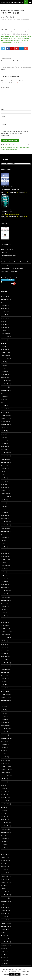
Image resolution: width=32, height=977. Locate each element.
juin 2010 (3, 710)
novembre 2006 (5, 826)
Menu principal (30, 2)
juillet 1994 (4, 929)
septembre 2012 (5, 638)
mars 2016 (3, 512)
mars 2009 (3, 757)
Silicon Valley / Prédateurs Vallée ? (10, 271)
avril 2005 (3, 863)
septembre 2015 (5, 531)
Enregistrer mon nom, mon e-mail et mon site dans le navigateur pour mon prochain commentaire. (15, 133)
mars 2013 (3, 619)
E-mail (3, 116)
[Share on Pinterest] (17, 48)
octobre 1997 (4, 910)
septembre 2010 (5, 700)
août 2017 (3, 465)
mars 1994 (3, 935)
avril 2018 (3, 440)
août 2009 (3, 741)
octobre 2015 (4, 528)
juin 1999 (3, 888)
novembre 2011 (5, 666)
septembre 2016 (5, 496)
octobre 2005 (4, 860)
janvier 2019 (4, 412)
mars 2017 (3, 481)
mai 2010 (3, 713)
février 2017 (4, 484)
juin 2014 (3, 572)
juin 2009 (3, 747)
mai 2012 (3, 647)
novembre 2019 (5, 384)
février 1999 (4, 891)
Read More (25, 974)
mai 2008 (3, 788)
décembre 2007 (5, 804)
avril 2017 (3, 478)
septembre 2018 (5, 424)
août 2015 (3, 534)
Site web (3, 124)
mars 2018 (3, 443)
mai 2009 (3, 750)
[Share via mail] (26, 48)
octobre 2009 (4, 735)
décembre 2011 (5, 663)
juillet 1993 (4, 948)
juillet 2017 (4, 468)
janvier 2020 (4, 377)
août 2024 (3, 302)
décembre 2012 (5, 628)
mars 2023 (3, 315)
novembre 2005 (5, 857)
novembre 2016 (5, 490)
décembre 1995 (5, 923)
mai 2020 (3, 365)
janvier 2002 (4, 879)
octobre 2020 (4, 355)
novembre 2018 (5, 418)
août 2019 (3, 393)
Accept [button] (11, 974)
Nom (3, 109)
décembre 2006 (5, 822)
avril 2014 (3, 578)
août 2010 (3, 703)
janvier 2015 (4, 556)
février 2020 (4, 374)
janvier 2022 (4, 327)
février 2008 (4, 797)
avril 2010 (3, 716)
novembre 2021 (5, 330)
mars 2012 (3, 653)
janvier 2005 (4, 866)
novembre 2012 (5, 631)
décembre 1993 (5, 942)
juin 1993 (3, 951)
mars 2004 (3, 869)
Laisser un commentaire (22, 19)
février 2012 (4, 656)
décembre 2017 (5, 453)
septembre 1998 (5, 901)
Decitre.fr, (21, 192)
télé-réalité (20, 10)
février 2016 (4, 515)
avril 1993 (3, 954)
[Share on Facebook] (8, 48)
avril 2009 (3, 753)
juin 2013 (3, 609)
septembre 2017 (5, 462)
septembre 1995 (5, 926)
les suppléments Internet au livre (10, 189)
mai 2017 (3, 474)
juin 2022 (3, 321)
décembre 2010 (5, 694)
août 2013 (3, 603)
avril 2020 (3, 368)
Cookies (3, 258)
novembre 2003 (5, 876)
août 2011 (3, 675)
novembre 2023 (5, 311)
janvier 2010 (4, 725)
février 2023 (4, 318)
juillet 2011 (4, 678)
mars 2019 (3, 406)
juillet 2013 (4, 606)
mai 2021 (3, 346)
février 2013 (4, 622)
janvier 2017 (4, 487)
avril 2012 (3, 650)
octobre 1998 (4, 898)
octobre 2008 (4, 772)
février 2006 (4, 851)
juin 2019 (3, 396)
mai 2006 (3, 844)
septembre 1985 (5, 967)
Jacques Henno (11, 19)
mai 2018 (3, 437)
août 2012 (3, 641)
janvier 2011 (4, 691)
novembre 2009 (5, 732)
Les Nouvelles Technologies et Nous (12, 2)
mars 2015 (3, 550)
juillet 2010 (4, 706)
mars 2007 (3, 816)
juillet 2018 (4, 431)
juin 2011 (3, 681)
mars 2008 (3, 794)
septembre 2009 (5, 738)
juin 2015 (3, 540)
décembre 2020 (5, 352)
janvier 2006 (4, 854)
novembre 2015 (5, 525)
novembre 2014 (5, 562)
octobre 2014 (4, 565)
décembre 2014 (5, 559)
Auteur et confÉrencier (7, 249)
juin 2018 (3, 434)
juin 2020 (3, 362)
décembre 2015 (5, 522)
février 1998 (4, 907)
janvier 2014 (4, 587)
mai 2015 (3, 543)
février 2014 (4, 584)
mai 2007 (3, 810)
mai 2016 (3, 506)
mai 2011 (3, 685)
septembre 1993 (5, 945)
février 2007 (4, 819)
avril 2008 (3, 791)
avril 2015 (3, 547)
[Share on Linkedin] (21, 48)
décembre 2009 (5, 728)
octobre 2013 (4, 597)
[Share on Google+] (12, 48)
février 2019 (4, 409)
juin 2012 (3, 644)
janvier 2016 (4, 518)
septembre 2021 (5, 337)
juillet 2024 (4, 305)
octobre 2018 (4, 421)
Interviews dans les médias (15, 9)
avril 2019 (3, 402)
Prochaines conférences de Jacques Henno (12, 268)
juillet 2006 (4, 838)
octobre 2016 (4, 493)
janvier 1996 (4, 920)
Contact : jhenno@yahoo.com (8, 255)
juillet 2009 (4, 744)
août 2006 (3, 835)
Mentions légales (5, 265)
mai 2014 (3, 575)
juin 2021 (3, 343)
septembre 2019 (5, 390)
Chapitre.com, (12, 192)
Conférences (4, 252)
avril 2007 (3, 813)
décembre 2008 (5, 766)
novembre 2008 (5, 769)
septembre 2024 (5, 299)
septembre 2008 (5, 775)
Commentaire (5, 87)
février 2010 (4, 722)
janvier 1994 (4, 938)
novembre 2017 (5, 456)
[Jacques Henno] (6, 283)
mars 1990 (3, 960)
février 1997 (4, 913)
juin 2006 (3, 841)
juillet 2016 (4, 500)
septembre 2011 (5, 672)
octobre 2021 (4, 333)
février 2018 (4, 446)
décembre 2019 (5, 380)
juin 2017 (3, 471)
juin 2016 (3, 503)
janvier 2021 (4, 349)
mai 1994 (3, 932)
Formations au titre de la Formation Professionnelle (14, 262)
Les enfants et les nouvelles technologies (16, 9)
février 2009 (4, 760)
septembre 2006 (5, 832)
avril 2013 (3, 616)
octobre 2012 (4, 634)
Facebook (4, 9)
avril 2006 (3, 848)
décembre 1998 (5, 895)
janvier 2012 (4, 659)
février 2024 (4, 308)
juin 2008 (3, 785)
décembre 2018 (5, 415)
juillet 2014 (4, 569)
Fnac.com (3, 194)
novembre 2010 (5, 697)
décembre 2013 (5, 590)
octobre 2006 (4, 829)
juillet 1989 (4, 964)
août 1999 (3, 885)
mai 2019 (3, 399)
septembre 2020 (5, 358)
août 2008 (3, 779)
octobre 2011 (4, 669)
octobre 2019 (4, 387)
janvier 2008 (4, 801)
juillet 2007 (4, 807)
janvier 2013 (4, 625)
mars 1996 (3, 917)
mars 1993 (3, 957)
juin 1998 (3, 904)
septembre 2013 (5, 600)
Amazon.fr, (4, 192)
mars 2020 (3, 371)
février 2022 (4, 324)
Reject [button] (17, 974)
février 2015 (4, 553)
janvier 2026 (4, 296)
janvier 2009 (4, 763)
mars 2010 (3, 719)
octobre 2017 (4, 459)
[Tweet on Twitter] (3, 48)
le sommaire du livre (7, 186)
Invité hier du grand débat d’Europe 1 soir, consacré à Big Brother (16, 67)
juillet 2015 (4, 537)
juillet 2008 (4, 782)
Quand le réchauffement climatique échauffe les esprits (15, 59)
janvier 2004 (4, 873)
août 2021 (3, 340)
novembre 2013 (5, 594)
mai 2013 (3, 612)
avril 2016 (3, 509)
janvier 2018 (4, 449)
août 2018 (3, 427)
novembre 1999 (5, 882)
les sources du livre (7, 188)
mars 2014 (3, 581)
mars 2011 (3, 688)
